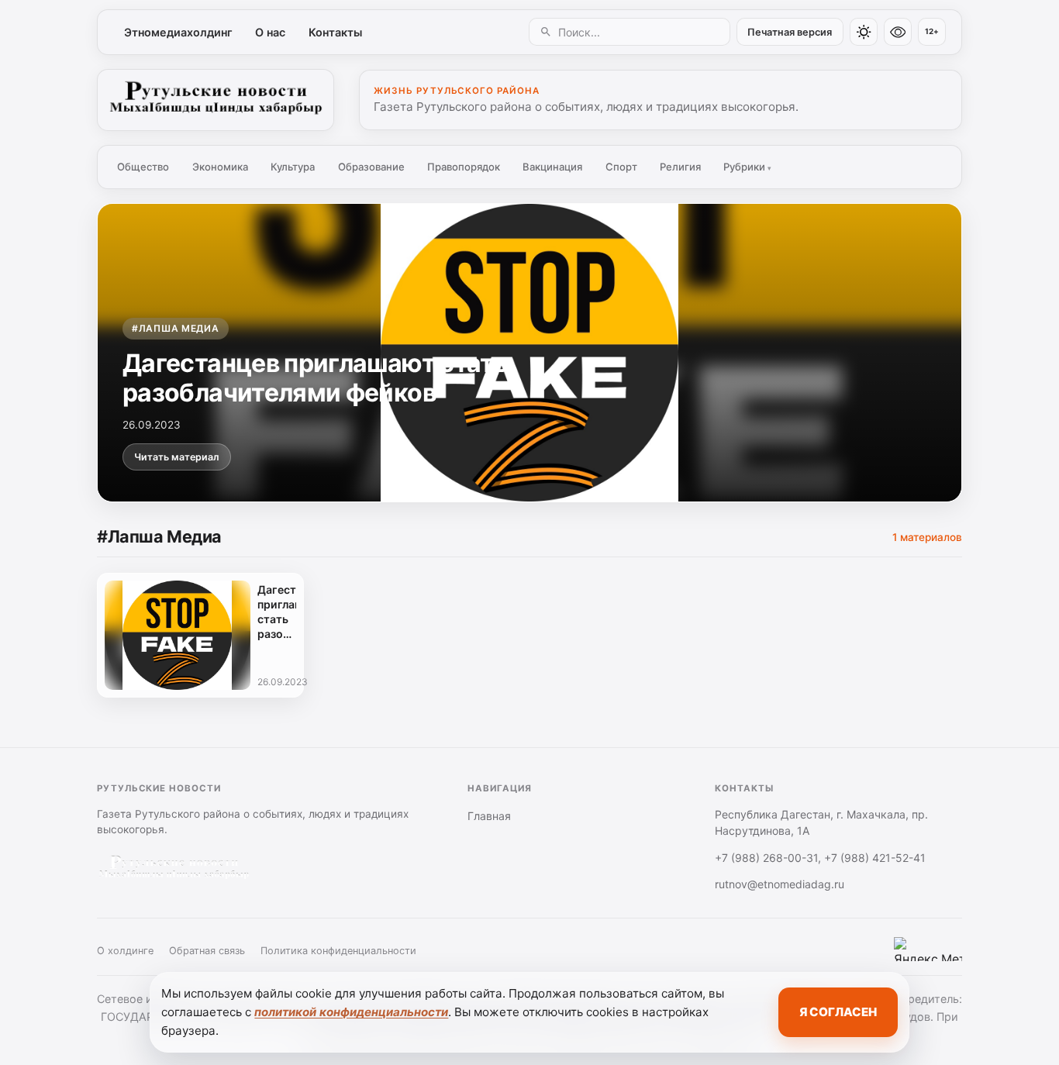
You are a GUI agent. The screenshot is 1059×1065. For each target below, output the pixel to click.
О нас (270, 32)
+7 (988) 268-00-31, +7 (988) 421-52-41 (820, 857)
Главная (489, 815)
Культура (293, 166)
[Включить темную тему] (864, 32)
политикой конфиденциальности (351, 1012)
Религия (680, 166)
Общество (143, 166)
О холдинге (125, 950)
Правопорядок (463, 166)
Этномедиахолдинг (178, 32)
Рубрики (747, 166)
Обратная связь (207, 950)
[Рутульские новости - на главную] (215, 100)
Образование (371, 166)
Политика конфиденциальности (338, 950)
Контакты (335, 32)
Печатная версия (789, 32)
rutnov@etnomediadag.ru (779, 884)
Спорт (621, 166)
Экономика (220, 166)
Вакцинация (552, 166)
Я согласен (838, 1012)
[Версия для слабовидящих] (898, 32)
